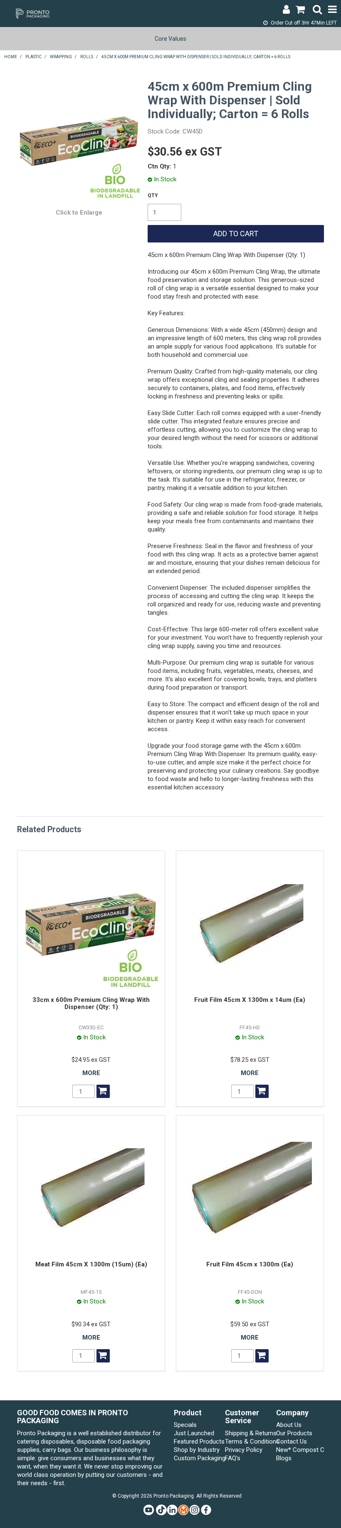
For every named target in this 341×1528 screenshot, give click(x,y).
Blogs (284, 1458)
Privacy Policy (243, 1450)
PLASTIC (33, 56)
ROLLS (86, 56)
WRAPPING (61, 56)
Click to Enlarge (79, 212)
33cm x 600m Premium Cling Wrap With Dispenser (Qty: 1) (91, 1003)
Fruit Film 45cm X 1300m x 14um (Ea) (249, 1000)
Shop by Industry (197, 1450)
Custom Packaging (198, 1458)
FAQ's (232, 1458)
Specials (185, 1425)
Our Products (294, 1433)
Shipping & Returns (249, 1433)
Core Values (170, 38)
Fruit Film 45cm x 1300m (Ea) (249, 1264)
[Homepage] (31, 13)
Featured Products (198, 1441)
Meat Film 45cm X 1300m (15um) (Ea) (91, 1264)
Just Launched (194, 1433)
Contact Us (291, 1441)
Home (10, 56)
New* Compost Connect (300, 1450)
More (91, 1073)
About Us (288, 1425)
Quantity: (153, 195)
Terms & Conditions (249, 1441)
